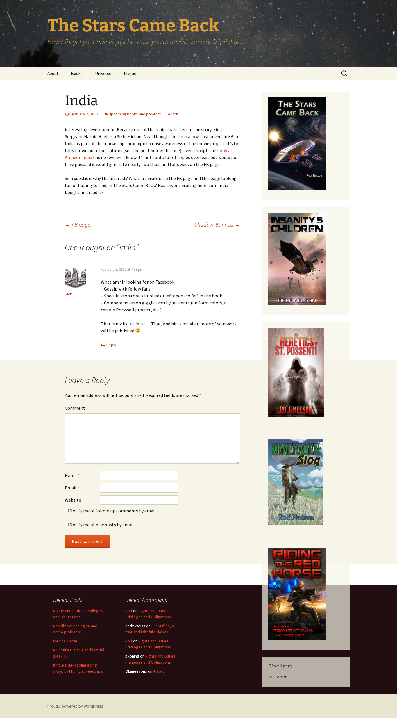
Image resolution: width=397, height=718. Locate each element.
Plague (130, 73)
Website (73, 500)
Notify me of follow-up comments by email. (113, 511)
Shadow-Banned (217, 224)
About (52, 73)
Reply (111, 345)
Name (72, 475)
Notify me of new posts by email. (102, 525)
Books (77, 73)
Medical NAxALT (66, 641)
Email (72, 488)
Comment (76, 408)
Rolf (174, 114)
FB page (77, 224)
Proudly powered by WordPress (75, 706)
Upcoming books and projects (135, 114)
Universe (103, 73)
